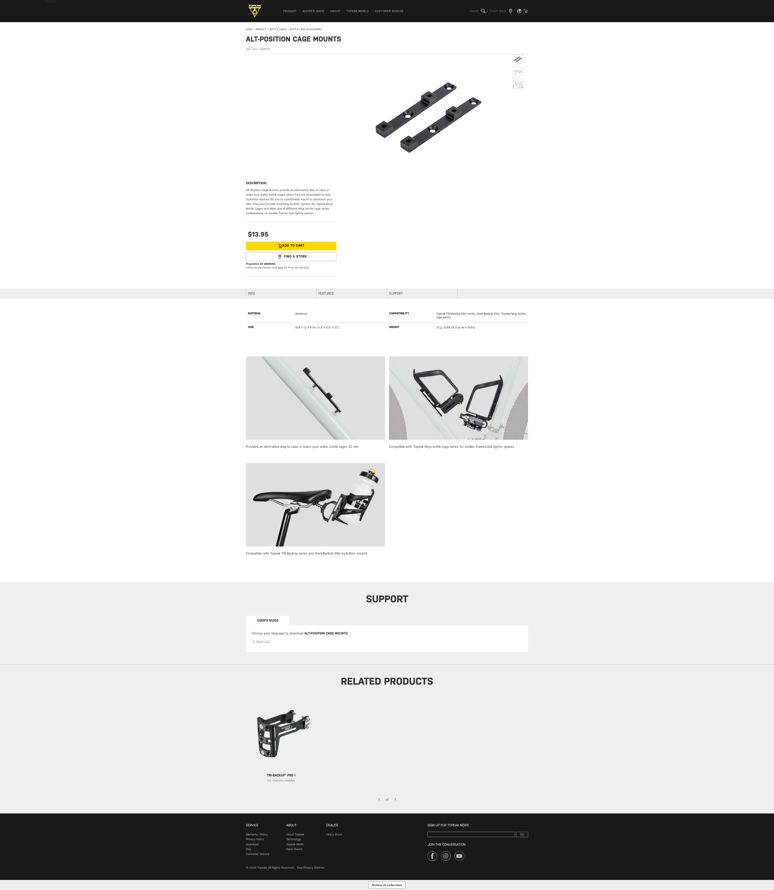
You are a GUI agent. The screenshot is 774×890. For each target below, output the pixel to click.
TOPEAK (256, 11)
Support (396, 293)
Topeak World (294, 844)
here (280, 267)
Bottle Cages (278, 29)
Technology (293, 839)
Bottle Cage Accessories (306, 29)
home (249, 29)
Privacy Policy (255, 839)
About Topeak (295, 834)
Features (326, 293)
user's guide (267, 620)
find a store (295, 256)
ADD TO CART (293, 246)
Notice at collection (387, 885)
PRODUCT (261, 29)
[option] (281, 746)
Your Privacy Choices (311, 867)
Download (252, 844)
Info (251, 293)
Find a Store (334, 834)
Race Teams (294, 849)
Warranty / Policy (257, 834)
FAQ (248, 849)
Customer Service (257, 854)
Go (522, 834)
